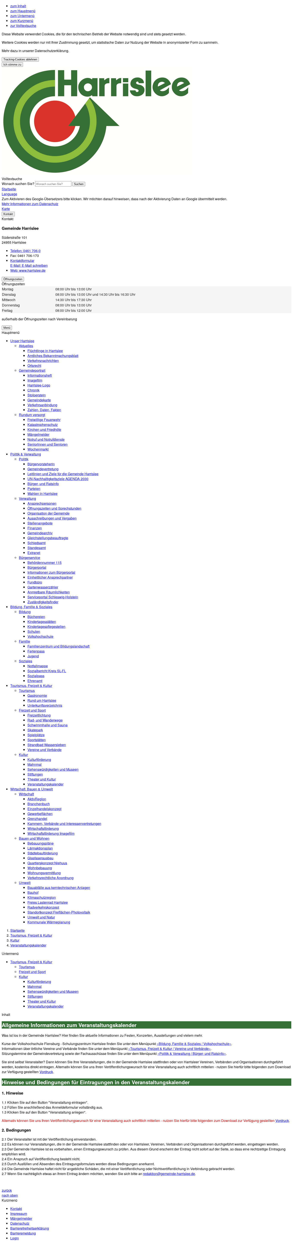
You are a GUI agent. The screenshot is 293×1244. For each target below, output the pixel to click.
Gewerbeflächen (40, 813)
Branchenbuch (38, 803)
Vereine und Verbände (44, 749)
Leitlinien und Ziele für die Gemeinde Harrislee (62, 473)
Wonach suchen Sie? (18, 183)
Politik (23, 459)
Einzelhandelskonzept (44, 808)
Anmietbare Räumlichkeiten (48, 592)
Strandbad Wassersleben (46, 744)
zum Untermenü (22, 15)
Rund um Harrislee (41, 700)
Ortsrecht (34, 365)
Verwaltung (27, 498)
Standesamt (36, 547)
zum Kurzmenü (21, 20)
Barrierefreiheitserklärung (29, 1228)
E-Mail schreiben (29, 265)
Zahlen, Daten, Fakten (44, 409)
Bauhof (32, 892)
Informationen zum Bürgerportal (51, 572)
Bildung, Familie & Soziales (31, 606)
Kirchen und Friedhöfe (44, 429)
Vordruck (46, 1071)
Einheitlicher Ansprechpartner (50, 577)
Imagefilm (34, 380)
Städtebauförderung (42, 853)
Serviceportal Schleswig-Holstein (52, 596)
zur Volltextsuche (23, 25)
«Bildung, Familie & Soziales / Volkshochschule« (194, 1043)
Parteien (33, 488)
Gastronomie (37, 695)
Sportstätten (36, 739)
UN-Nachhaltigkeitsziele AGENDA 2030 (57, 478)
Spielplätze (36, 734)
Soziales (25, 661)
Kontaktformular (22, 260)
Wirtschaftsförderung (43, 828)
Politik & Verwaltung (25, 454)
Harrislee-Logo (38, 385)
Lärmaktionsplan (40, 848)
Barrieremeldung (23, 1233)
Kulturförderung (39, 759)
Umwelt (24, 882)
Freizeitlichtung (39, 715)
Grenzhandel (37, 818)
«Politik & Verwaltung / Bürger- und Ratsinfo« (191, 1053)
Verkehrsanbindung (42, 404)
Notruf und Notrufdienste (46, 439)
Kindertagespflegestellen (46, 626)
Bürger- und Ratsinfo (43, 483)
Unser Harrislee (22, 340)
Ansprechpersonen (41, 503)
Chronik (33, 390)
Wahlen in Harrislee (42, 493)
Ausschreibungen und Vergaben (52, 518)
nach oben (10, 1195)
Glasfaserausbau (40, 858)
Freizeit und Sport (32, 710)
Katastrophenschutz (42, 424)
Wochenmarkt (37, 449)
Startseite (17, 930)
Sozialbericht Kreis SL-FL (46, 670)
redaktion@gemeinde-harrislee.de (169, 1173)
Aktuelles (26, 345)
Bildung (25, 611)
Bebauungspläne (40, 843)
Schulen (33, 631)
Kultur (23, 754)
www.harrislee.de (27, 270)
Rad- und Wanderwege (45, 720)
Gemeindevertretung (43, 468)
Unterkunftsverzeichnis (44, 705)
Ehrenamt (34, 680)
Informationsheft (39, 375)
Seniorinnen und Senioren (47, 444)
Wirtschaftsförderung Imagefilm (50, 833)
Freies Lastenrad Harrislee (47, 902)
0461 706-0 (25, 250)
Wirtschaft (26, 794)
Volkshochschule (40, 636)
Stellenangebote (40, 523)
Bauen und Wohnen (34, 838)
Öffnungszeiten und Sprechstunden (54, 508)
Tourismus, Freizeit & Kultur (31, 685)
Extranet (33, 552)
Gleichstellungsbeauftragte (47, 537)
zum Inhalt (18, 5)
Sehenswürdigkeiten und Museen (53, 769)
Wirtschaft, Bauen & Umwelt (31, 789)
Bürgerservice (29, 557)
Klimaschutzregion (41, 897)
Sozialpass (35, 675)
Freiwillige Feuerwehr (43, 419)
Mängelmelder (38, 434)
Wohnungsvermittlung (44, 872)
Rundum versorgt (32, 414)
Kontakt (16, 1208)
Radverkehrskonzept (43, 907)
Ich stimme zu (12, 64)
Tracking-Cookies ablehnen (20, 59)
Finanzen (34, 528)
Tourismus (27, 690)
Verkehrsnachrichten (43, 360)
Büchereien (36, 616)
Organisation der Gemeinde (48, 513)
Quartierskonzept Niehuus (47, 862)
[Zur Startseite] (97, 173)
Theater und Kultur (41, 779)
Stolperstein (36, 395)
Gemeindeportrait (32, 370)
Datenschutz (19, 1223)
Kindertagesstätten (41, 621)
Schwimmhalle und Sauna (47, 725)
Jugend (33, 656)
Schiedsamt (36, 542)
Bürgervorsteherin (41, 463)
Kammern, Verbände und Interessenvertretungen (64, 823)
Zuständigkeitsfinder (42, 601)
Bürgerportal (36, 567)
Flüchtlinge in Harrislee (45, 350)
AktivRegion (36, 798)
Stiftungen (35, 774)
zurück (7, 1190)
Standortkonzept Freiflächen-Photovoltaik (58, 912)
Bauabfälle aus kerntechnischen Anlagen (58, 887)
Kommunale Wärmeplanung (48, 922)
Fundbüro (34, 582)
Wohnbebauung (39, 867)
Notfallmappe (37, 665)
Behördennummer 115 (44, 562)
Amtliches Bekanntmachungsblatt (52, 355)
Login (14, 1238)
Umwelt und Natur (41, 917)
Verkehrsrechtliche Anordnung (50, 877)
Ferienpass (36, 651)
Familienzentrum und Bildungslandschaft (58, 646)
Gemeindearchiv (40, 532)
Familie (24, 641)
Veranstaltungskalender (45, 784)
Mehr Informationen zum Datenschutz (30, 203)
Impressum (18, 1213)
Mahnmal (34, 764)
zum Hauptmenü (22, 10)
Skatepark (35, 729)
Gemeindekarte (39, 399)
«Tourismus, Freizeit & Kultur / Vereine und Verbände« (169, 1048)
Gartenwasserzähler (42, 587)
